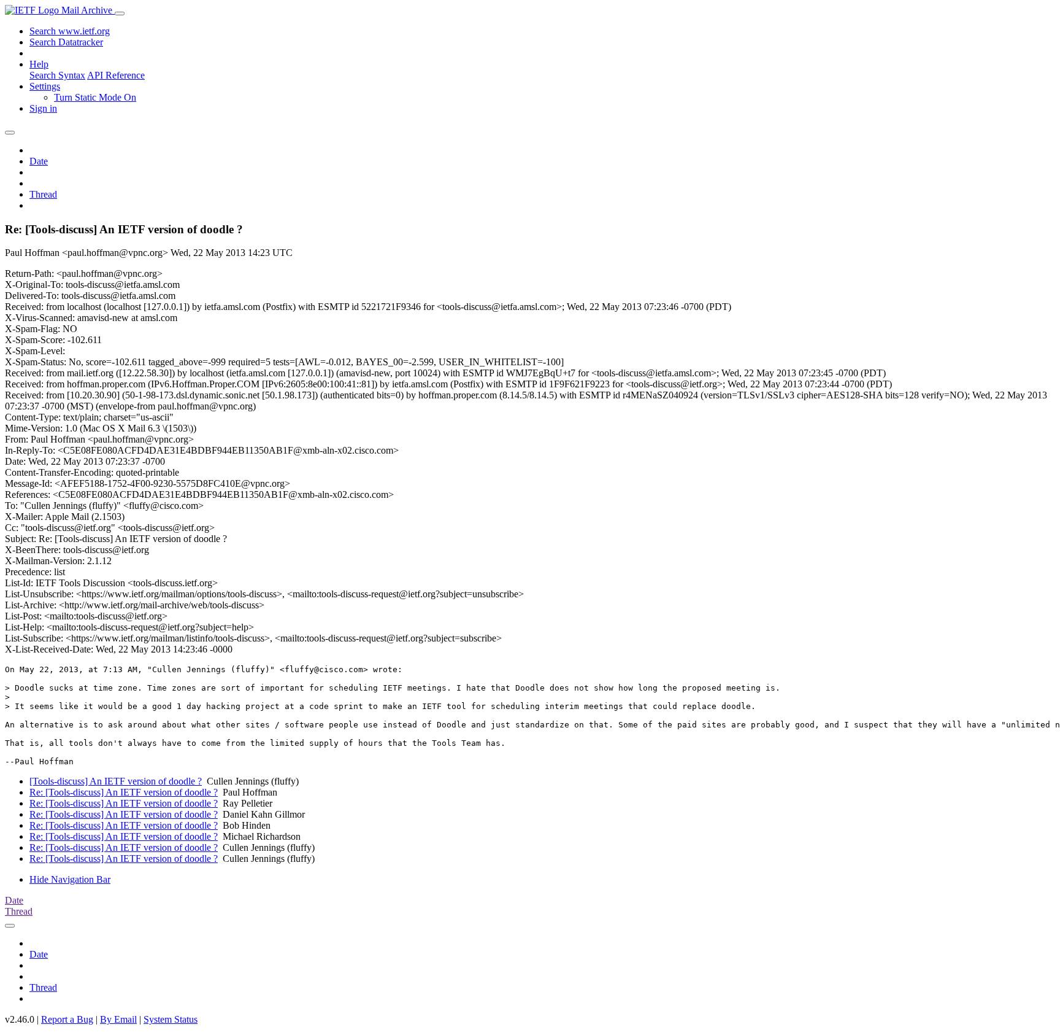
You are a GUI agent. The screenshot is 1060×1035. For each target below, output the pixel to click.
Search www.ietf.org (69, 31)
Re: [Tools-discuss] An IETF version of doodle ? (123, 792)
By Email (118, 1019)
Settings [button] (44, 86)
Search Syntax (57, 75)
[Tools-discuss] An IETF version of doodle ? (115, 781)
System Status (171, 1019)
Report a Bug (67, 1019)
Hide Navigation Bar (69, 879)
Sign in (43, 108)
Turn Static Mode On (95, 97)
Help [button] (38, 64)
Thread (43, 194)
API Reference (116, 75)
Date (38, 161)
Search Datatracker (66, 42)
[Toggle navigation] (120, 13)
